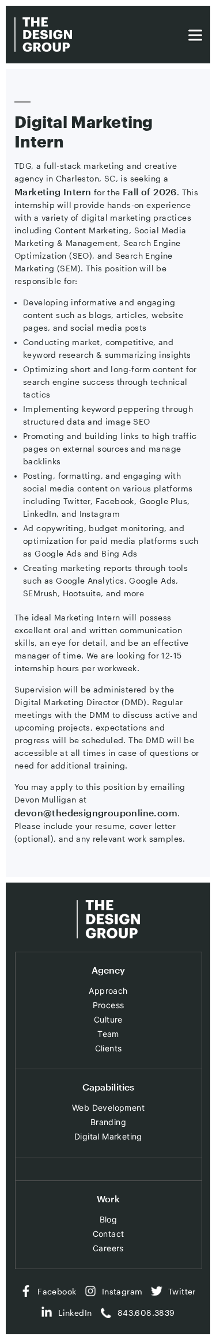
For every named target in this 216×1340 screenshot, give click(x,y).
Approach (108, 990)
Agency (109, 969)
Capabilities (108, 1086)
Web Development (108, 1107)
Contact (108, 1234)
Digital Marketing (108, 1136)
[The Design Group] (43, 34)
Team (108, 1034)
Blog (109, 1219)
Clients (108, 1048)
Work (108, 1198)
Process (108, 1005)
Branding (108, 1122)
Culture (108, 1019)
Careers (108, 1248)
